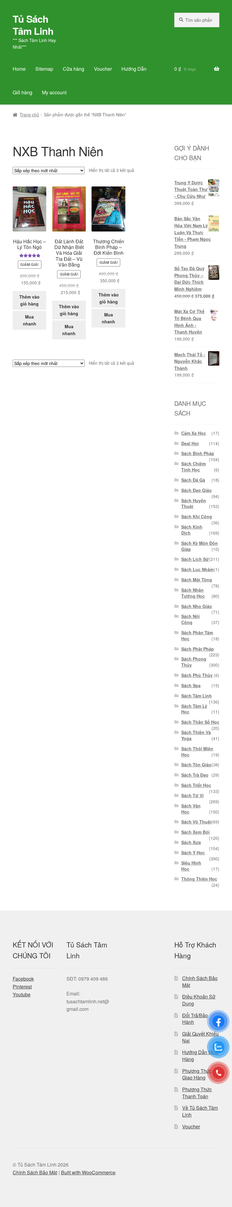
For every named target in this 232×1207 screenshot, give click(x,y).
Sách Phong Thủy (193, 662)
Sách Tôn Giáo (196, 765)
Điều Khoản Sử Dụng (198, 1000)
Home (19, 68)
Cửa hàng (73, 68)
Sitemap (44, 68)
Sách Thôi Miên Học (197, 752)
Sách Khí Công (196, 516)
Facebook (23, 978)
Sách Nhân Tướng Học (193, 593)
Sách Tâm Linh (196, 696)
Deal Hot (190, 443)
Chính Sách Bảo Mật (200, 982)
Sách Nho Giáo (196, 606)
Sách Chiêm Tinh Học (193, 467)
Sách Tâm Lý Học (194, 709)
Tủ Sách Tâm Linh (33, 25)
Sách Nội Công (190, 619)
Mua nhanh (29, 320)
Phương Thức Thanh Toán (197, 1093)
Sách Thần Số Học (200, 722)
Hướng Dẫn (134, 68)
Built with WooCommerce (88, 1172)
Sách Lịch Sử (195, 559)
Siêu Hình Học (191, 866)
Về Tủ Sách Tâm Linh (200, 1111)
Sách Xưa (191, 842)
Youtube (22, 994)
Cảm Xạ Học (193, 433)
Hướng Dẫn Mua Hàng (200, 1056)
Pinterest (22, 986)
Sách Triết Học (196, 785)
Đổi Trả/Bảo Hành (195, 1019)
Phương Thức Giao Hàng (197, 1074)
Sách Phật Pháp (197, 649)
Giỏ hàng (22, 92)
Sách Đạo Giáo (196, 490)
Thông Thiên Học (199, 879)
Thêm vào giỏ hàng (29, 300)
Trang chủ (29, 115)
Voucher (103, 68)
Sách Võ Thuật (196, 822)
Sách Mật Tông (196, 580)
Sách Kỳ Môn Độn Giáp (199, 546)
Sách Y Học (193, 852)
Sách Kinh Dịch (191, 530)
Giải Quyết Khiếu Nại (200, 1037)
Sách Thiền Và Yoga (196, 735)
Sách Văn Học (191, 809)
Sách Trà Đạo (194, 775)
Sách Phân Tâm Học (197, 635)
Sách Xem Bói (195, 832)
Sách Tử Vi (192, 795)
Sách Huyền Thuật (193, 503)
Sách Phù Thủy (197, 675)
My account (54, 92)
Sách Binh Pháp (197, 453)
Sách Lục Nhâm (197, 569)
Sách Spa (191, 685)
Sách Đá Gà (193, 480)
